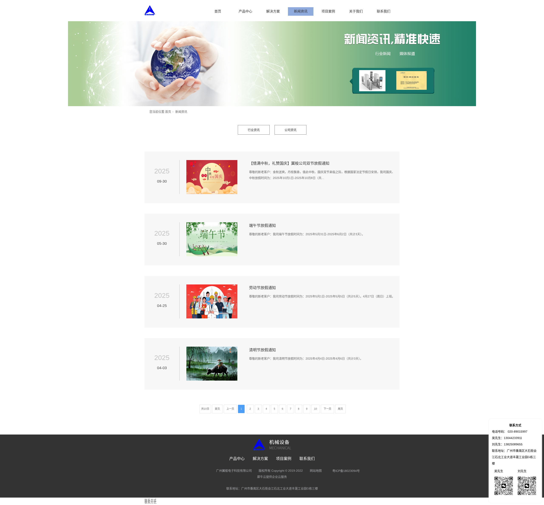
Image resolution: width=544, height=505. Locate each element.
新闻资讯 (300, 11)
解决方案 (273, 11)
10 (315, 408)
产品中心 (245, 11)
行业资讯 (254, 130)
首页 (217, 11)
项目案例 (328, 11)
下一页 (327, 408)
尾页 (340, 408)
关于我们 (356, 11)
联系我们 (383, 11)
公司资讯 (290, 130)
